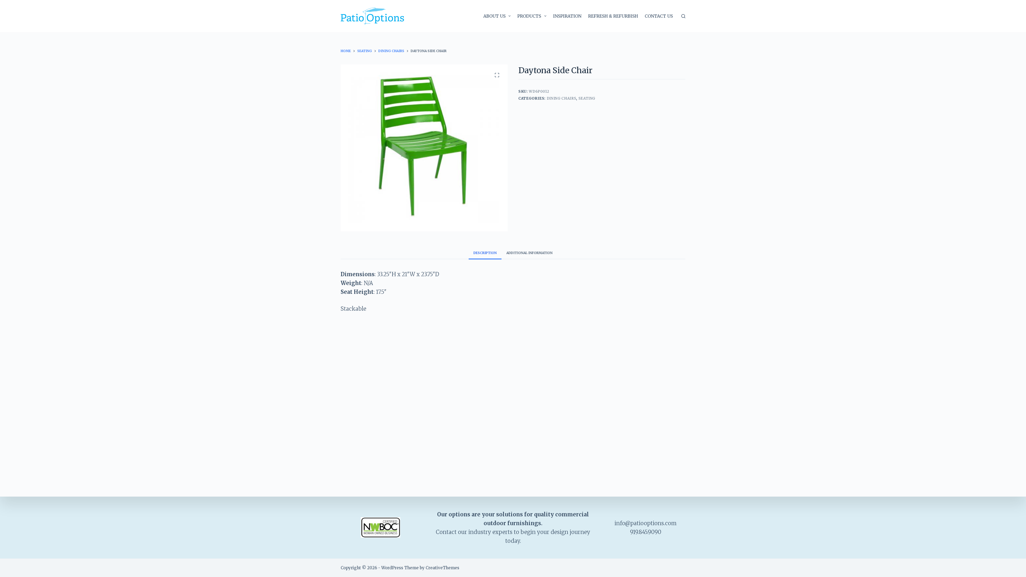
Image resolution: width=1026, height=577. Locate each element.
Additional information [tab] (529, 253)
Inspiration (567, 16)
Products (529, 16)
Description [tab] (485, 253)
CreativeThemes (442, 567)
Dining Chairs (561, 98)
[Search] (683, 16)
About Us (494, 16)
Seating (587, 98)
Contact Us (659, 16)
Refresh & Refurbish (613, 16)
